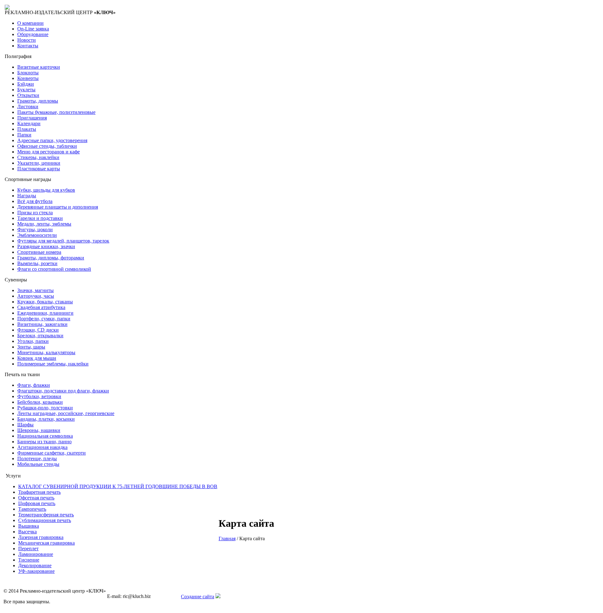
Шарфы (25, 424)
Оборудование (32, 34)
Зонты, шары (31, 346)
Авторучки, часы (35, 296)
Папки (24, 134)
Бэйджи (25, 84)
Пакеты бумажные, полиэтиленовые (56, 112)
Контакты (27, 45)
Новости (26, 40)
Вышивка (28, 526)
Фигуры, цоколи (35, 229)
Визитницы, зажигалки (42, 324)
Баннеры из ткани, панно (44, 441)
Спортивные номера (39, 252)
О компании (30, 23)
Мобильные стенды (38, 464)
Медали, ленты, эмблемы (44, 224)
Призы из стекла (35, 212)
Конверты (28, 78)
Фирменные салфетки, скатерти (51, 453)
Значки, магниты (35, 290)
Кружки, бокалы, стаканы (45, 301)
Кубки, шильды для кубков (46, 190)
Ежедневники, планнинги (45, 313)
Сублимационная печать (44, 520)
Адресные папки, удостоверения (52, 140)
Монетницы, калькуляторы (46, 352)
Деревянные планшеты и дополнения (57, 207)
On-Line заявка (33, 28)
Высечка (27, 531)
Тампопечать (32, 509)
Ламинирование (35, 554)
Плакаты (26, 129)
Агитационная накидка (42, 447)
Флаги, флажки (33, 385)
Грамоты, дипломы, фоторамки (50, 257)
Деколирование (35, 565)
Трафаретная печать (39, 492)
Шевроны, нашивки (38, 430)
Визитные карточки (38, 67)
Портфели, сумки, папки (43, 318)
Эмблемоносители (37, 235)
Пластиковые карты (38, 168)
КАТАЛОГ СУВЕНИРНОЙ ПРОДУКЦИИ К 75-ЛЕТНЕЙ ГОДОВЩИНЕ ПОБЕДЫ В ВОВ (117, 486)
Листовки (27, 106)
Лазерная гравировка (40, 537)
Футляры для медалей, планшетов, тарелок (63, 240)
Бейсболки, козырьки (40, 402)
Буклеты (26, 89)
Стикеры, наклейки (38, 157)
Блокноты (28, 72)
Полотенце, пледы (37, 458)
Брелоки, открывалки (40, 335)
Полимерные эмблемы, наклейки (53, 363)
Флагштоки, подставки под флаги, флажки (63, 390)
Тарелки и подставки (40, 218)
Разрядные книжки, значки (46, 246)
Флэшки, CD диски (38, 330)
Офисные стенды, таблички (47, 146)
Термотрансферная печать (46, 514)
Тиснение (28, 559)
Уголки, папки (33, 341)
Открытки (28, 95)
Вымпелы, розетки (37, 263)
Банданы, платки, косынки (46, 419)
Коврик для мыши (36, 358)
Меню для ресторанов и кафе (48, 151)
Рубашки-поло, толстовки (45, 407)
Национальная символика (45, 436)
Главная (227, 538)
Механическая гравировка (46, 543)
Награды (26, 195)
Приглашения (32, 117)
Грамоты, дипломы (37, 101)
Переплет (28, 548)
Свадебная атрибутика (41, 307)
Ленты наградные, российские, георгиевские (65, 413)
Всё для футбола (34, 201)
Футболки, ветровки (39, 396)
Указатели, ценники (38, 163)
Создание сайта (197, 596)
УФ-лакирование (36, 571)
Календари (29, 123)
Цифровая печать (36, 503)
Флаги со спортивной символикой (54, 269)
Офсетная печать (36, 497)
